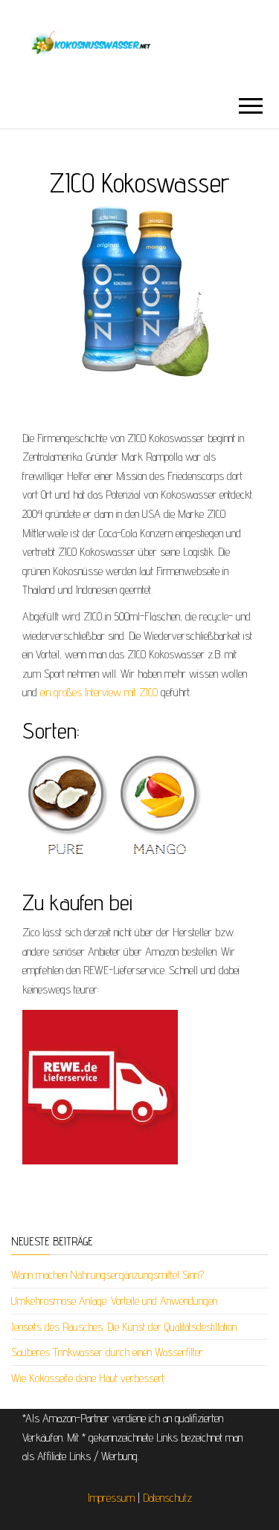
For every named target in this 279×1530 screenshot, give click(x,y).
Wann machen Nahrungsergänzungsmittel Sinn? (107, 1275)
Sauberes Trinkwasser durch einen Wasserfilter (107, 1352)
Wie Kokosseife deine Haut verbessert (87, 1378)
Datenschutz (167, 1498)
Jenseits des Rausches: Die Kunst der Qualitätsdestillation (124, 1327)
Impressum (111, 1498)
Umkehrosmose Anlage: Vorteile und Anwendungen (114, 1301)
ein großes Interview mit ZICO (99, 692)
